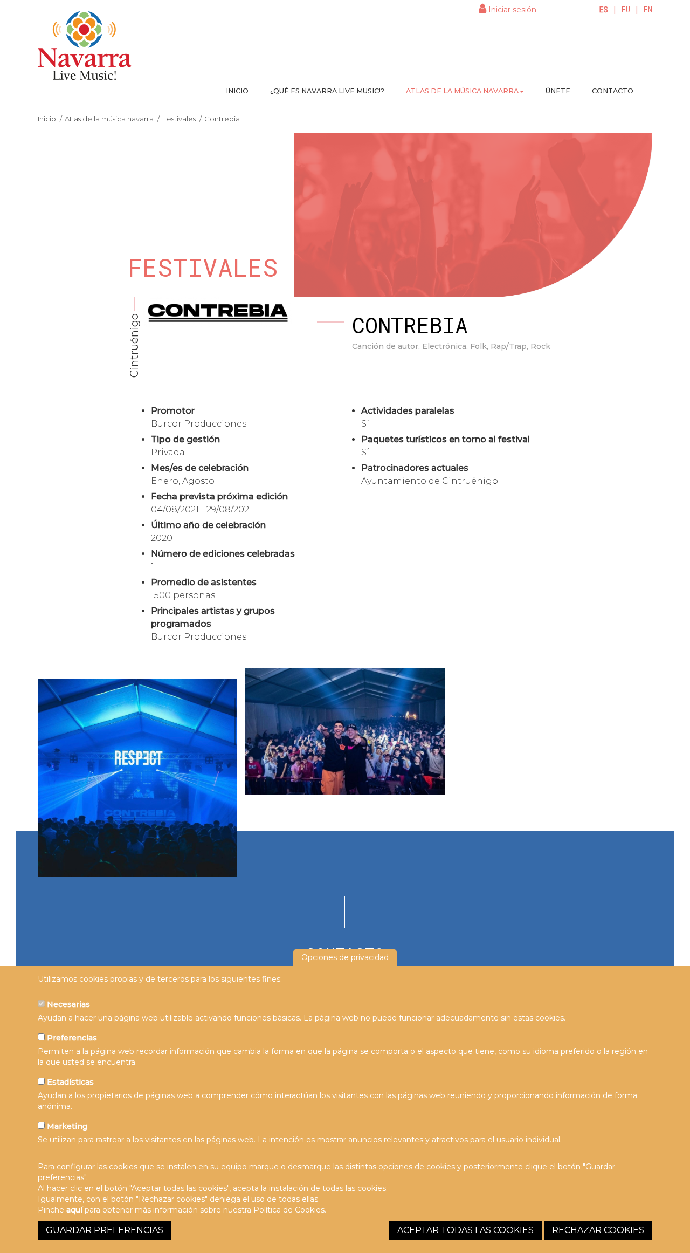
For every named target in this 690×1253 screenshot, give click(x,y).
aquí (74, 1210)
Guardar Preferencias (104, 1230)
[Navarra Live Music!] (85, 49)
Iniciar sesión (511, 10)
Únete (558, 91)
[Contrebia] (137, 778)
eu (626, 9)
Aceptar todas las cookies (465, 1230)
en (648, 9)
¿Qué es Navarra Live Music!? (327, 91)
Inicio (237, 91)
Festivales (179, 118)
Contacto (612, 91)
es (603, 9)
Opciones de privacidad (345, 957)
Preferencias (71, 1038)
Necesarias (67, 1004)
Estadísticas (69, 1082)
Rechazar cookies (598, 1230)
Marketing (66, 1126)
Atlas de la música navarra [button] (462, 91)
